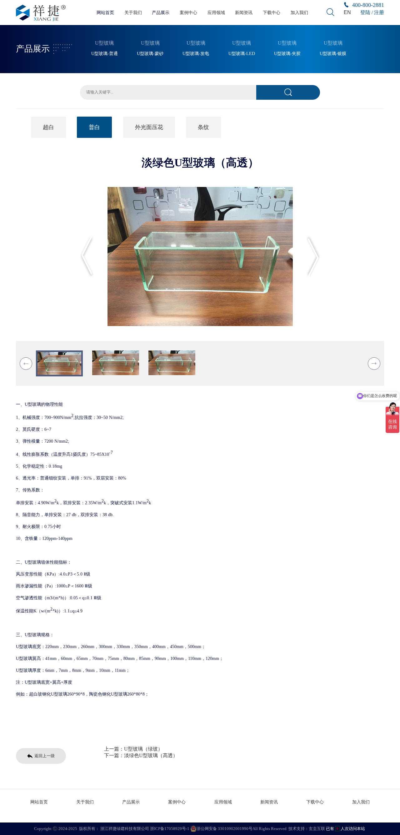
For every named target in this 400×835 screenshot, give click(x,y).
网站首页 (105, 12)
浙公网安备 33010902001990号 (224, 828)
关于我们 (133, 12)
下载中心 (271, 12)
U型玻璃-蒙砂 (150, 53)
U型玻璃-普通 (104, 53)
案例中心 (188, 12)
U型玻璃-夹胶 (287, 53)
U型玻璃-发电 (195, 53)
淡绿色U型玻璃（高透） (151, 755)
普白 (94, 127)
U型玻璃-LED (241, 53)
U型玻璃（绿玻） (143, 749)
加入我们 (299, 12)
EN (347, 12)
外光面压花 (149, 127)
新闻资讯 (243, 12)
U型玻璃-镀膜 (333, 53)
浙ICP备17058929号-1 (169, 828)
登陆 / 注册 (372, 12)
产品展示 (160, 12)
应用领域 (216, 12)
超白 (48, 127)
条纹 (203, 127)
